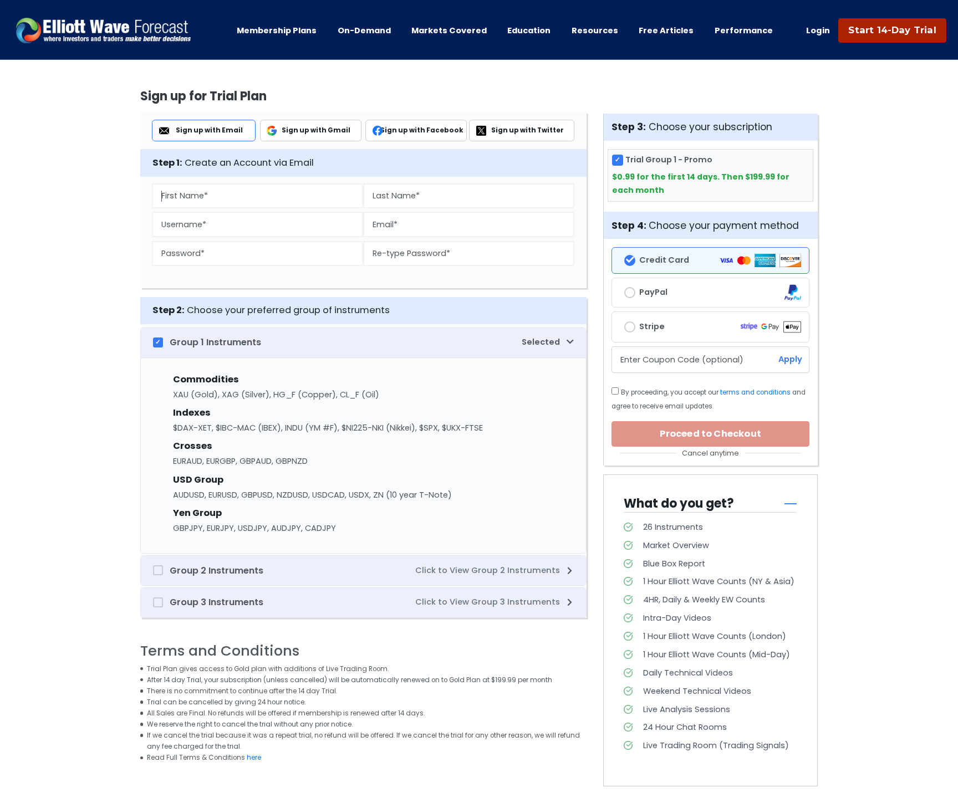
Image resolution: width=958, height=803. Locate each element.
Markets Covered (449, 30)
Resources (595, 30)
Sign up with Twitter (527, 130)
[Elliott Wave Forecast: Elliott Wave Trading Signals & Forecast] (103, 30)
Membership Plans (277, 30)
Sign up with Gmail (316, 130)
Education (529, 30)
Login (818, 30)
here (254, 757)
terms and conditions (755, 392)
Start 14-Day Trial (892, 29)
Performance (744, 30)
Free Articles (666, 30)
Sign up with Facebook (421, 130)
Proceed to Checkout (710, 433)
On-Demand (364, 30)
